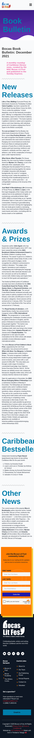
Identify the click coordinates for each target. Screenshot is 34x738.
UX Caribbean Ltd (17, 730)
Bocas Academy (8, 674)
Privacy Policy (17, 726)
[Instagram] (13, 653)
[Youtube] (4, 653)
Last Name (6, 579)
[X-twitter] (18, 653)
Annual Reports (24, 678)
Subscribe (16, 594)
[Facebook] (9, 653)
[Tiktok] (22, 653)
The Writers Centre (8, 680)
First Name (6, 570)
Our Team (22, 670)
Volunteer (22, 685)
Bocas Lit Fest (8, 669)
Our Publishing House (24, 674)
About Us (22, 666)
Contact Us (22, 682)
